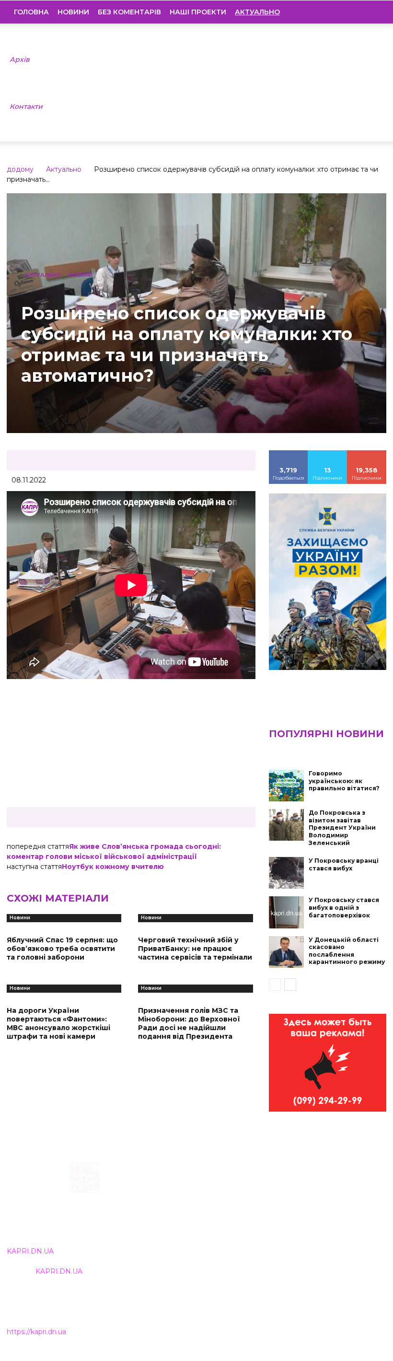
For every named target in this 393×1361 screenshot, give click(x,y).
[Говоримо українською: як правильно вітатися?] (286, 785)
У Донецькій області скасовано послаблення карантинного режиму (347, 951)
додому (20, 169)
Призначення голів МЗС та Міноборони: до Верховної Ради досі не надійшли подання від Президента (189, 1023)
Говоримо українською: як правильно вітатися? (344, 781)
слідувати (328, 453)
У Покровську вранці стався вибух (344, 864)
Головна (31, 12)
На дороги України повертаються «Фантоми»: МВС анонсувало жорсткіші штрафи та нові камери (58, 1023)
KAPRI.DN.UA (30, 1251)
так (288, 453)
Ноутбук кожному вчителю (113, 866)
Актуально (63, 169)
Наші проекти (198, 12)
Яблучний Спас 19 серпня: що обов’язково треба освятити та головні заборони (62, 949)
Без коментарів (129, 12)
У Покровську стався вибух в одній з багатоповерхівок (344, 907)
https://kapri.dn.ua (36, 1331)
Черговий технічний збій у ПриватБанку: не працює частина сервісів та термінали (195, 949)
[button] (371, 12)
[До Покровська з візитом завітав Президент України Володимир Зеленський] (286, 825)
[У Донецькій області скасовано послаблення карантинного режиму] (286, 952)
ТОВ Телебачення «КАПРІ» (178, 1209)
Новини (73, 12)
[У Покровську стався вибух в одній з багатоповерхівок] (286, 912)
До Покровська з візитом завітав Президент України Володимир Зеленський (342, 827)
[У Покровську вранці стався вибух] (286, 873)
